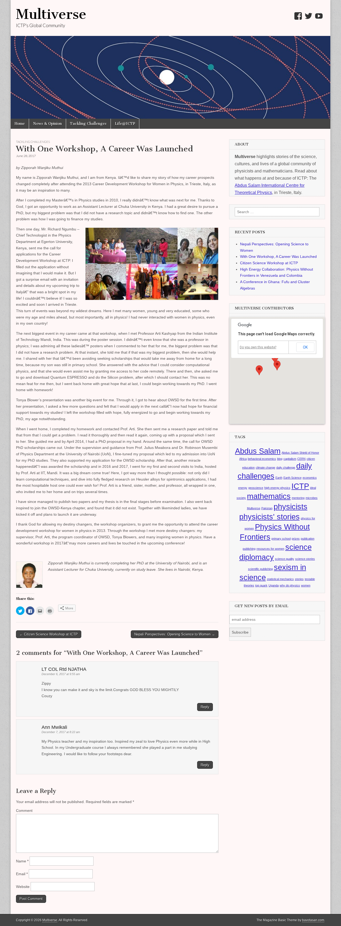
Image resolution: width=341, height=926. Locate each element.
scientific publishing (260, 569)
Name (22, 861)
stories (299, 579)
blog (279, 458)
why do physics (290, 585)
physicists (290, 506)
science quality (284, 558)
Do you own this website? (258, 347)
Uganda (274, 585)
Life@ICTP (125, 123)
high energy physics (277, 487)
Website (23, 886)
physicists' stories (269, 516)
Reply (205, 707)
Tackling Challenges (88, 123)
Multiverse (51, 14)
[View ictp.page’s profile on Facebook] (298, 16)
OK (305, 347)
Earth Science (292, 477)
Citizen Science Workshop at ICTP (269, 263)
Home (20, 123)
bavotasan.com (313, 920)
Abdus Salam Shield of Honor (300, 452)
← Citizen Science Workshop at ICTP (48, 634)
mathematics (269, 496)
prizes (296, 538)
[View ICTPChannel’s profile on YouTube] (319, 16)
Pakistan (267, 508)
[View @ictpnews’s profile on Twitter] (308, 16)
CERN (301, 458)
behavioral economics (262, 458)
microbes (312, 497)
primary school (281, 538)
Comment (24, 810)
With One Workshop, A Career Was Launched (278, 256)
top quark (261, 585)
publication (307, 538)
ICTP (300, 486)
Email (22, 874)
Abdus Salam (258, 451)
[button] (277, 365)
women (305, 585)
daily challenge (285, 467)
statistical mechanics (280, 579)
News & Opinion (47, 123)
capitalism (289, 458)
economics (310, 477)
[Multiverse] (170, 59)
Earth (278, 477)
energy (242, 487)
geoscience (255, 487)
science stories (305, 558)
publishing (249, 548)
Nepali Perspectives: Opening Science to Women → (174, 634)
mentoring (298, 497)
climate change (265, 467)
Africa (243, 458)
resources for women (270, 548)
